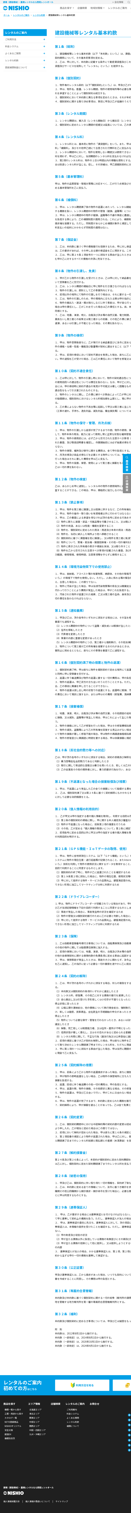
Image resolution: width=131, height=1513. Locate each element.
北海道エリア (35, 1409)
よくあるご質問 (13, 53)
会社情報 (118, 2)
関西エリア (34, 1425)
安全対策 (9, 1430)
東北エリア (34, 1413)
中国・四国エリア (37, 1430)
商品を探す (66, 8)
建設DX (8, 1434)
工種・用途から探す (14, 1413)
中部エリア (34, 1421)
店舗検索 (82, 8)
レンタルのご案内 (117, 8)
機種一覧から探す (13, 1409)
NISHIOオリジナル (13, 1425)
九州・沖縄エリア (37, 1434)
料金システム (11, 46)
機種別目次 (10, 1438)
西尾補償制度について (16, 67)
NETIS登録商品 (11, 1421)
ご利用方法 (10, 39)
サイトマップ (62, 1501)
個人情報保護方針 (11, 1501)
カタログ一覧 (11, 1417)
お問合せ (94, 1403)
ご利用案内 (72, 1409)
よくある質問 (73, 1417)
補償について (73, 1425)
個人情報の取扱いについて (37, 1501)
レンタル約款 (11, 60)
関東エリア (34, 1417)
